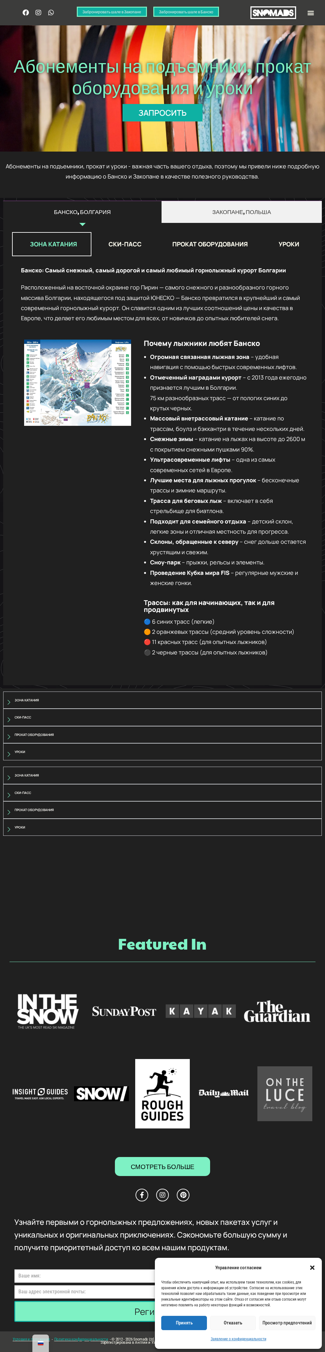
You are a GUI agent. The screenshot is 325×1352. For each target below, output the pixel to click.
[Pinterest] (183, 1195)
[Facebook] (25, 12)
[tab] (82, 212)
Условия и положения (31, 1339)
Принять (184, 1323)
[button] (312, 1267)
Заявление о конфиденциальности (238, 1339)
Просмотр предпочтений (287, 1323)
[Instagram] (38, 12)
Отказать (233, 1323)
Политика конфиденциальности (81, 1339)
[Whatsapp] (51, 12)
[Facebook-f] (142, 1195)
